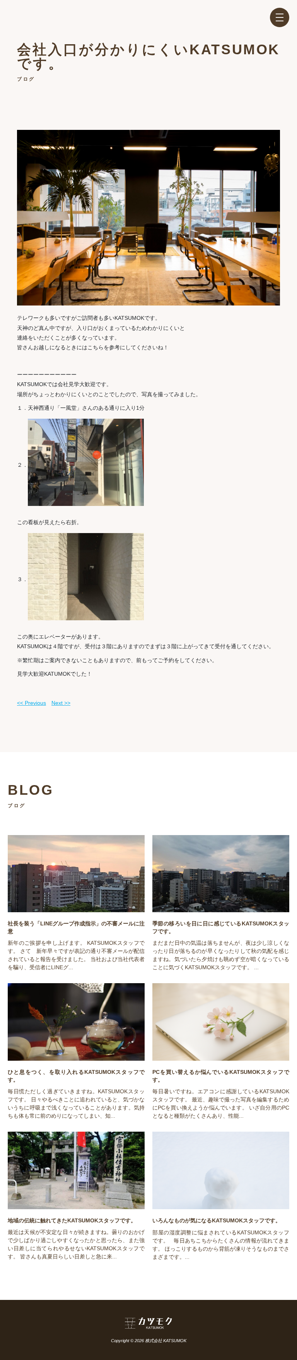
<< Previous (31, 703)
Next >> (60, 703)
